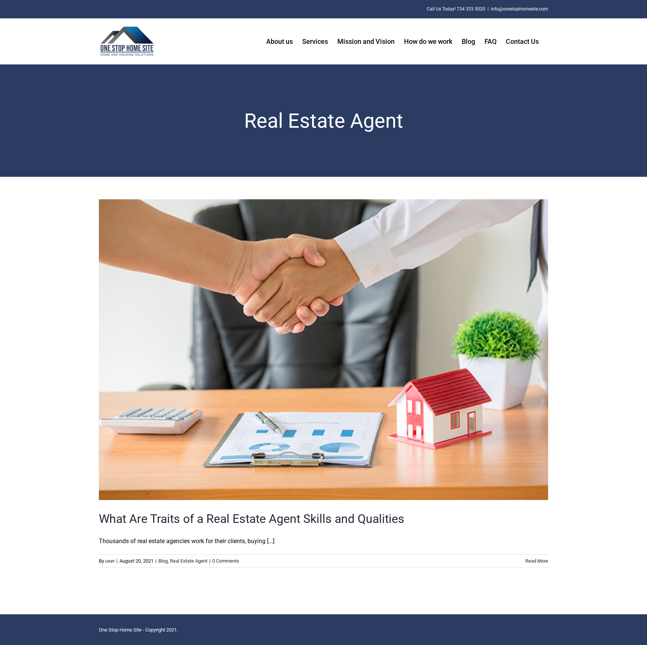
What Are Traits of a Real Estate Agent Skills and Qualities (251, 519)
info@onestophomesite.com (519, 9)
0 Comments (225, 561)
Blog (163, 561)
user (110, 561)
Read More (536, 561)
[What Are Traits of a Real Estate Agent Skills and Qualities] (323, 349)
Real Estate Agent (188, 561)
